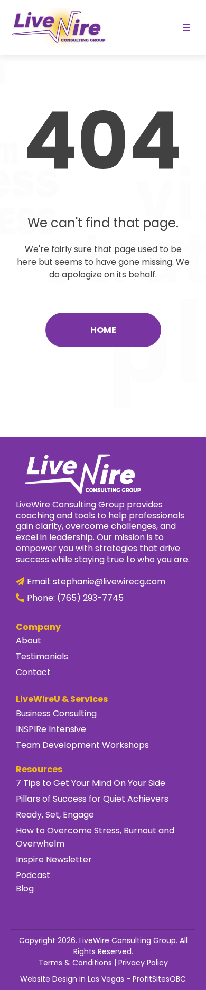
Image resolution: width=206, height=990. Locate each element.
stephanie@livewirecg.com (109, 581)
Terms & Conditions (75, 962)
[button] (186, 28)
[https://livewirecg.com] (58, 27)
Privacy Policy (143, 962)
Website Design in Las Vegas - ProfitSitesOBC (103, 979)
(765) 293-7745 (90, 598)
